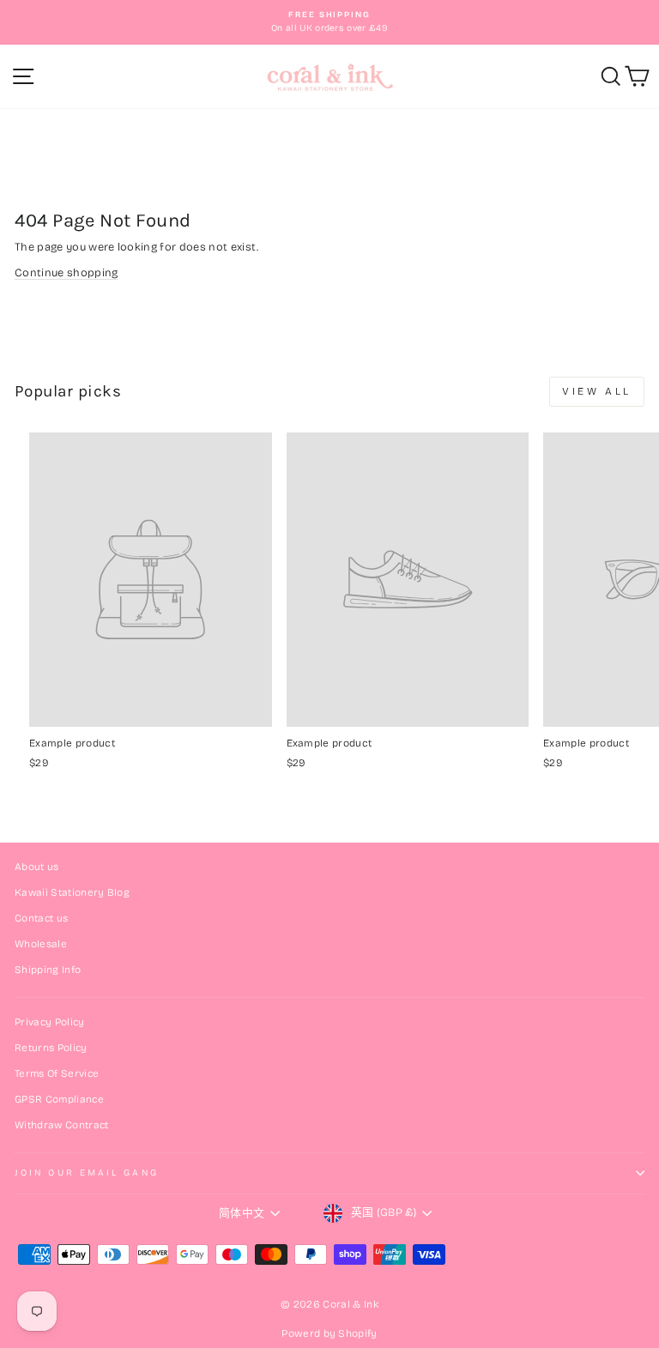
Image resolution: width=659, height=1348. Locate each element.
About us (37, 867)
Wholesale (41, 944)
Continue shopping (66, 272)
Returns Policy (51, 1048)
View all (597, 391)
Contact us (41, 918)
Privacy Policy (50, 1022)
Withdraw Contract (61, 1125)
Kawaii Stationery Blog (72, 892)
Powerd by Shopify (329, 1333)
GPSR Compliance (59, 1099)
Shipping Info (48, 970)
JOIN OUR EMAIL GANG (87, 1172)
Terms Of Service (57, 1073)
